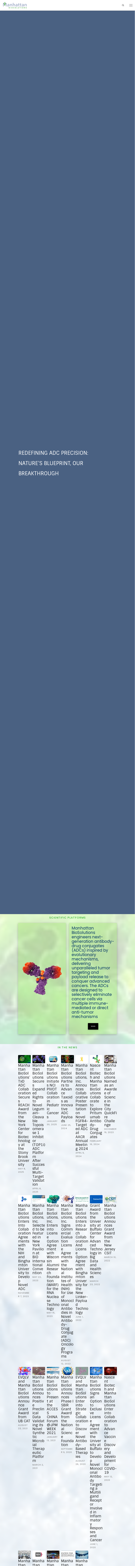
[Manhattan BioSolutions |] (14, 5)
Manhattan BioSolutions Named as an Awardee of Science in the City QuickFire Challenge (110, 1095)
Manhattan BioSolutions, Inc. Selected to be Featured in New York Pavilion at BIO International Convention (38, 1239)
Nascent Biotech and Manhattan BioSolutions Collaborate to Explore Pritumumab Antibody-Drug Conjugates (96, 1101)
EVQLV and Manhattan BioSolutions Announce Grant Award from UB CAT (24, 1399)
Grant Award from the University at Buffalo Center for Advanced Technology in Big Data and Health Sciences (96, 1241)
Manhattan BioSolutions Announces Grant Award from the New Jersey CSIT (110, 1229)
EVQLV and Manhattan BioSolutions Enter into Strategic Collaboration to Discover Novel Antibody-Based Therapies (82, 1417)
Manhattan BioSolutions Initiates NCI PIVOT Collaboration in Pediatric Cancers (53, 1091)
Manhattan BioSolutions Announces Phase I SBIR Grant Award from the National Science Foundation (67, 1411)
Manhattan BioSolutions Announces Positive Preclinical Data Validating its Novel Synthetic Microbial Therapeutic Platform (38, 1419)
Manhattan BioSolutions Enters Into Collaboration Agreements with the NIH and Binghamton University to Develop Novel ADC (24, 1247)
